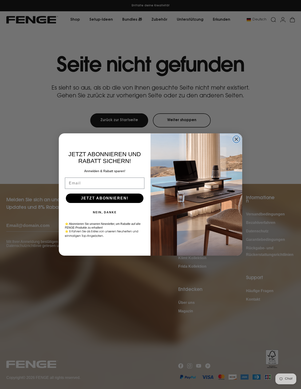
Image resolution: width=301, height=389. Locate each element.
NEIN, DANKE (105, 212)
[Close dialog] (236, 139)
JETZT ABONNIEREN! (104, 198)
